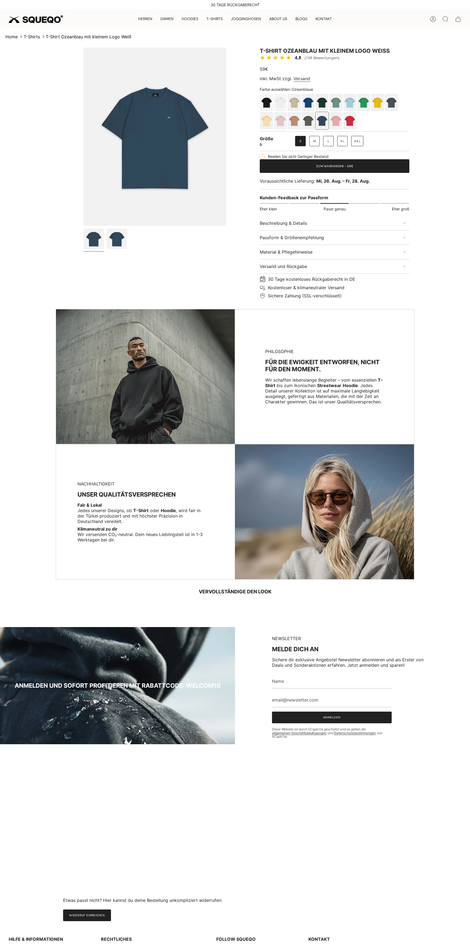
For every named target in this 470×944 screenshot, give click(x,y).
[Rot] (350, 121)
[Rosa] (336, 121)
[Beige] (294, 102)
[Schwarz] (266, 102)
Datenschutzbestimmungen (355, 733)
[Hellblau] (350, 102)
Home (11, 36)
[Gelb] (377, 102)
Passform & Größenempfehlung (292, 237)
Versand (301, 78)
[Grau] (391, 102)
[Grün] (363, 102)
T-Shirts (32, 36)
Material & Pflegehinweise (286, 252)
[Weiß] (280, 102)
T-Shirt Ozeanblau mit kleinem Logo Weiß (88, 36)
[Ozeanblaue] (322, 121)
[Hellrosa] (280, 121)
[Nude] (294, 121)
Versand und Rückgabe (283, 266)
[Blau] (308, 102)
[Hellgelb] (266, 121)
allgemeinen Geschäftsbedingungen (299, 733)
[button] (145, 19)
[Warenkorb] (458, 19)
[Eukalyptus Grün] (336, 102)
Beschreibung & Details (283, 223)
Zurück (83, 136)
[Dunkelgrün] (322, 102)
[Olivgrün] (308, 121)
